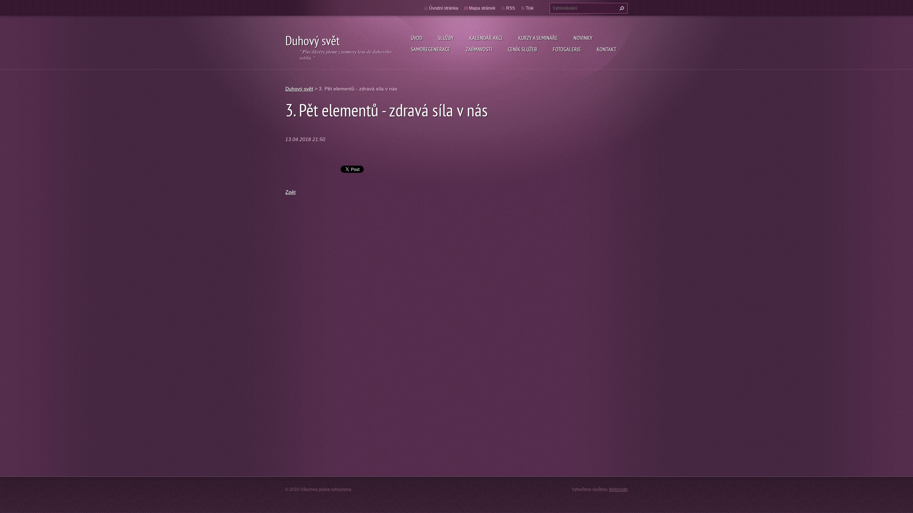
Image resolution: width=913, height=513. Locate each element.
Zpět (290, 192)
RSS (510, 8)
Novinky (582, 37)
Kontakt (606, 49)
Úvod (416, 37)
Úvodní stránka (443, 8)
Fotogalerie (567, 49)
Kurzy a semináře (538, 37)
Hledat (621, 8)
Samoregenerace (430, 49)
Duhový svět (299, 89)
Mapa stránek (482, 8)
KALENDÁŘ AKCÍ (486, 37)
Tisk (530, 8)
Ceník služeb (522, 49)
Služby (446, 37)
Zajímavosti (479, 49)
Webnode (618, 489)
